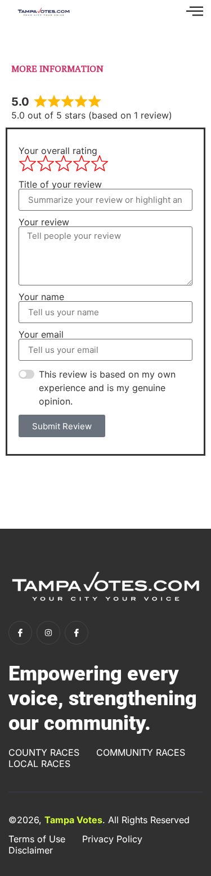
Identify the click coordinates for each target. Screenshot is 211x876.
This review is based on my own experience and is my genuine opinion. (107, 388)
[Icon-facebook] (20, 632)
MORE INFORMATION (57, 68)
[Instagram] (48, 632)
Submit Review (62, 426)
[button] (194, 11)
